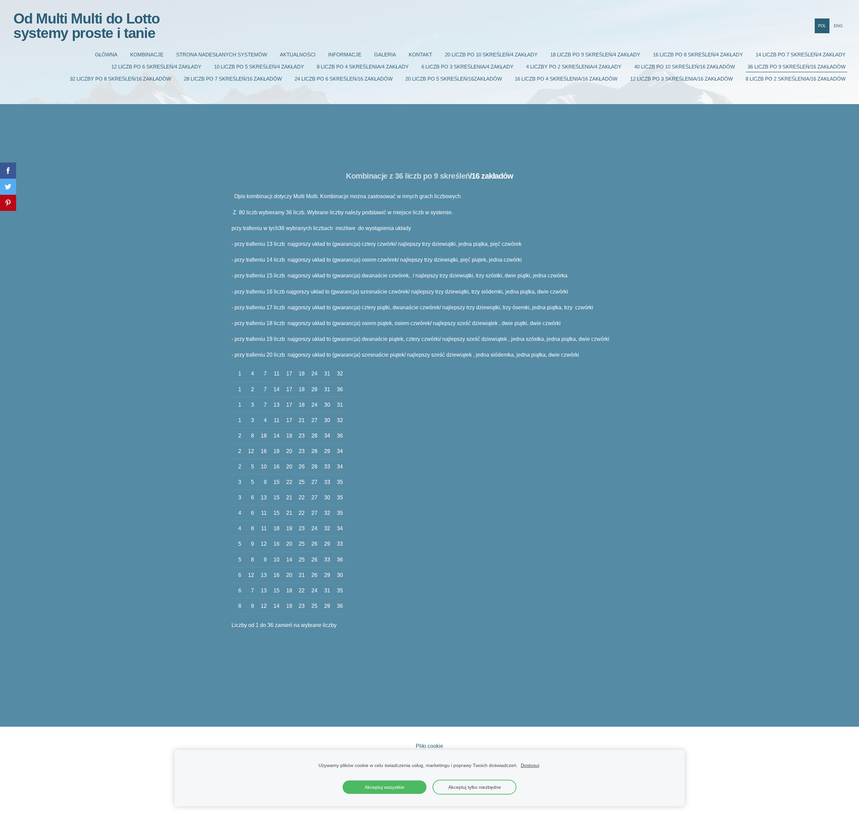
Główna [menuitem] (106, 54)
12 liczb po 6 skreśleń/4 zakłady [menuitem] (156, 67)
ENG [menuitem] (838, 26)
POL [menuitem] (822, 26)
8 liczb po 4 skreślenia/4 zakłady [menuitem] (363, 67)
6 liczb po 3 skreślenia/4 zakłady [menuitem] (467, 67)
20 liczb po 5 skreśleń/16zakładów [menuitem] (453, 79)
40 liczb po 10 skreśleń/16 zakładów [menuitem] (684, 67)
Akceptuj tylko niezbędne (474, 787)
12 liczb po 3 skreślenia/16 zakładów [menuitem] (681, 79)
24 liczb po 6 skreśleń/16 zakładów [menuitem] (344, 79)
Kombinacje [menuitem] (146, 54)
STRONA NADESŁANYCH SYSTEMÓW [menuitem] (221, 54)
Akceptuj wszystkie (384, 787)
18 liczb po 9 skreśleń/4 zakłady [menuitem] (595, 54)
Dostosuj (530, 765)
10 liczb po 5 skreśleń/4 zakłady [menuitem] (259, 67)
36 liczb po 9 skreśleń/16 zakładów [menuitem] (797, 67)
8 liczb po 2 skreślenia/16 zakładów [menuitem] (796, 79)
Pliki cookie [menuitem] (429, 746)
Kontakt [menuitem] (420, 54)
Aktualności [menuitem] (297, 54)
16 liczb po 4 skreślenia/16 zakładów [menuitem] (566, 79)
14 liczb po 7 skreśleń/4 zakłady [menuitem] (801, 54)
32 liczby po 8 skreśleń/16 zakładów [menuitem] (120, 79)
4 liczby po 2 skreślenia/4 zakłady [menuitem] (573, 67)
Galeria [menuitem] (385, 54)
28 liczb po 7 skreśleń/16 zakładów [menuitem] (233, 79)
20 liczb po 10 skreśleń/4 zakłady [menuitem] (491, 54)
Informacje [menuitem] (344, 54)
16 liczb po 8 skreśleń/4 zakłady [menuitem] (698, 54)
